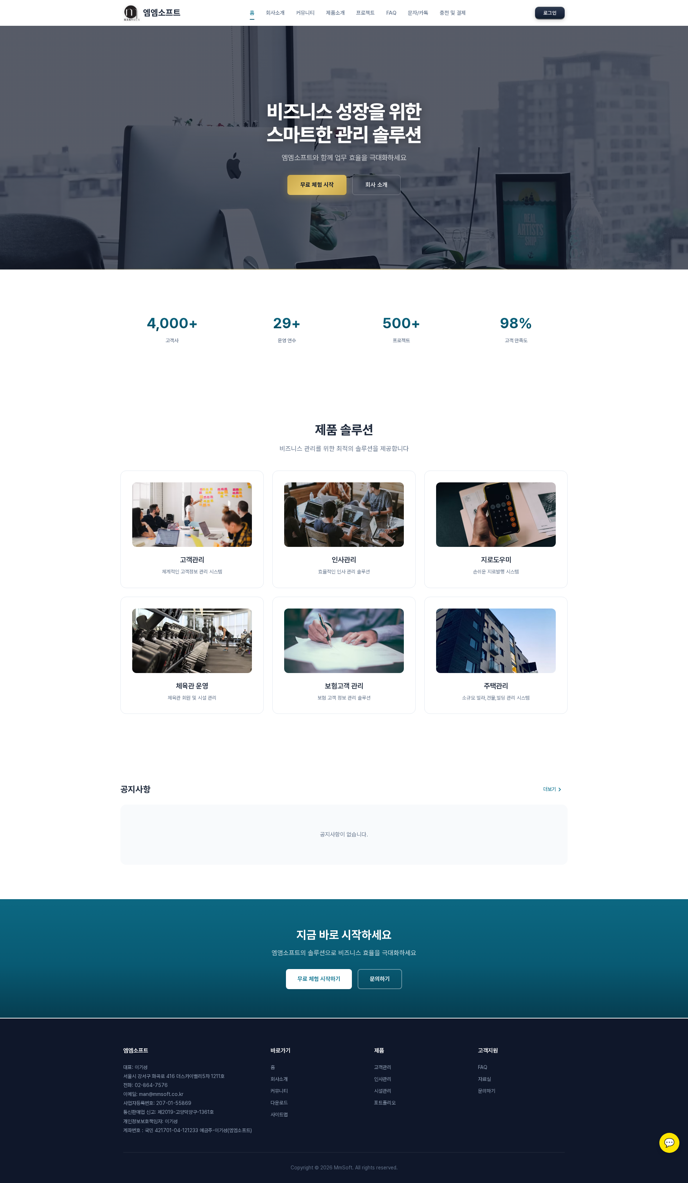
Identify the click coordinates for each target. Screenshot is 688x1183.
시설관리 (382, 1091)
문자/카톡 (418, 13)
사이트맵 (279, 1114)
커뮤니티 (305, 13)
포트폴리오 (385, 1103)
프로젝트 (365, 13)
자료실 (484, 1079)
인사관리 (382, 1079)
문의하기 (380, 979)
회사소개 (275, 13)
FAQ (391, 13)
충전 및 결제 (453, 13)
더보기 (549, 789)
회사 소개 (376, 184)
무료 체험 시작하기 (318, 979)
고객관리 (382, 1067)
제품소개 (335, 13)
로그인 (549, 13)
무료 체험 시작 (317, 184)
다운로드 (279, 1103)
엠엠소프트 (162, 13)
